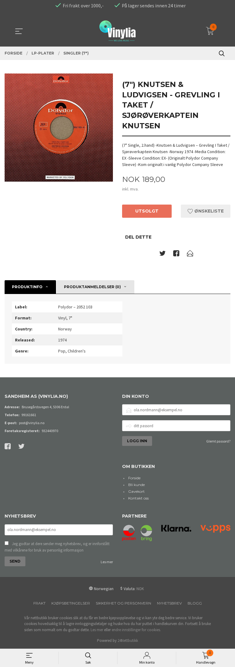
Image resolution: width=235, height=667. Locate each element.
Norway (65, 329)
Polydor (65, 307)
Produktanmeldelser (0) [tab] (92, 287)
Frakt (39, 603)
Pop (61, 351)
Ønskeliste (208, 211)
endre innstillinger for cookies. (136, 629)
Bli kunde (136, 484)
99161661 (28, 415)
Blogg (195, 603)
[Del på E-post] (190, 254)
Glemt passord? (218, 441)
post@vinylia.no (31, 422)
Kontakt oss (138, 498)
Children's (77, 351)
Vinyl (62, 318)
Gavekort (136, 491)
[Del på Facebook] (176, 254)
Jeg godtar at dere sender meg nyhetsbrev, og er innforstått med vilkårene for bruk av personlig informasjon (57, 547)
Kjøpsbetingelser (70, 603)
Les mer (107, 562)
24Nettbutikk (128, 640)
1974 (62, 340)
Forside (134, 478)
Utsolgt (147, 211)
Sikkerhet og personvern (123, 603)
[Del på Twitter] (162, 254)
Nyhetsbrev (169, 603)
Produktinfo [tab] (27, 287)
